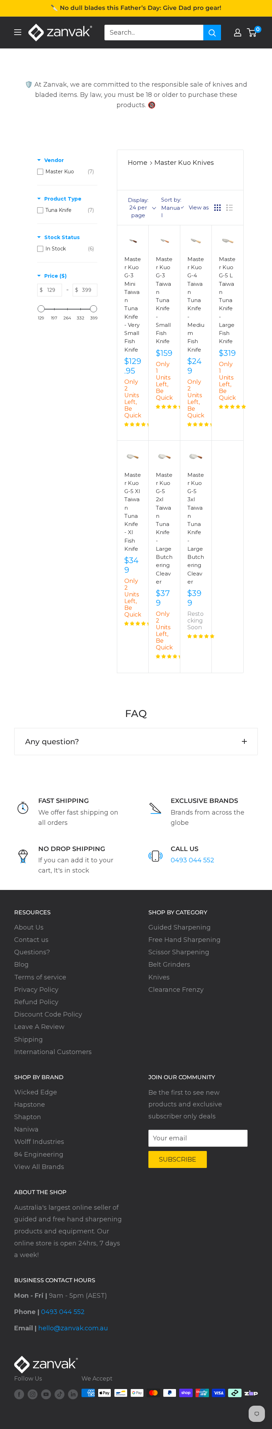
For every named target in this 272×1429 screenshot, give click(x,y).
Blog (21, 964)
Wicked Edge (35, 1092)
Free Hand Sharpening (184, 940)
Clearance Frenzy (176, 990)
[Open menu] (17, 32)
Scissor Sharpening (178, 952)
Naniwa (26, 1129)
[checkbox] (65, 171)
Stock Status (62, 237)
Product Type (62, 199)
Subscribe (177, 1159)
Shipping (28, 1039)
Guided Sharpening (179, 927)
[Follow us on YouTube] (46, 1394)
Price (55, 276)
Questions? (32, 952)
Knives (159, 977)
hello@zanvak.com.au (73, 1328)
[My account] (237, 32)
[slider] (41, 308)
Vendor (54, 160)
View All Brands (39, 1167)
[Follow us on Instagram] (33, 1394)
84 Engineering (38, 1154)
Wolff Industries (39, 1142)
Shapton (27, 1117)
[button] (137, 424)
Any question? (52, 741)
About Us (29, 927)
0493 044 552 (192, 860)
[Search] (212, 32)
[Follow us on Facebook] (19, 1394)
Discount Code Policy (48, 1014)
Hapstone (29, 1105)
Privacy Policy (36, 990)
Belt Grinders (169, 964)
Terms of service (40, 977)
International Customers (53, 1052)
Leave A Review (39, 1027)
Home (137, 163)
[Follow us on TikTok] (59, 1394)
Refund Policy (36, 1002)
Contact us (31, 940)
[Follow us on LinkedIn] (73, 1394)
